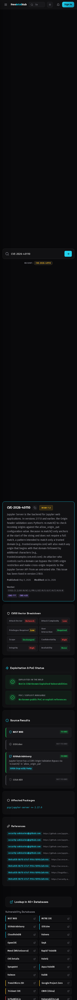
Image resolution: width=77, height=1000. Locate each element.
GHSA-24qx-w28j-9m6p (21, 768)
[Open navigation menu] (6, 4)
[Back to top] (69, 992)
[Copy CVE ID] (35, 507)
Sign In (68, 4)
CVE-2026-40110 (43, 263)
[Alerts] (58, 4)
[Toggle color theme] (50, 4)
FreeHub (19, 4)
